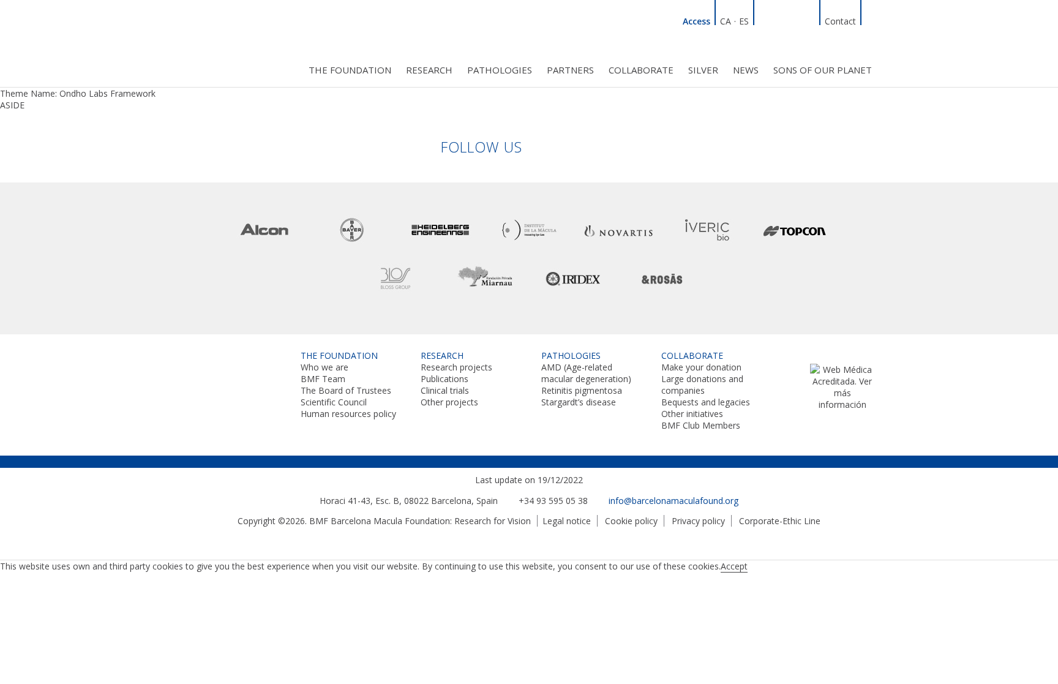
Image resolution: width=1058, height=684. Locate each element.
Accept (734, 566)
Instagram (809, 19)
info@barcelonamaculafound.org (673, 500)
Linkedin (765, 19)
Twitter (794, 19)
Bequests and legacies (705, 402)
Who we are (324, 367)
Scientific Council (334, 402)
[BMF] (235, 41)
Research (429, 70)
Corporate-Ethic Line (779, 521)
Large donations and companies (702, 384)
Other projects (449, 402)
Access (696, 21)
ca (725, 21)
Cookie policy (631, 521)
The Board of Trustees (346, 390)
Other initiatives (692, 413)
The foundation (350, 70)
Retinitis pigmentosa (581, 390)
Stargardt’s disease (578, 402)
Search (872, 19)
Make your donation (701, 367)
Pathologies (499, 70)
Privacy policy (698, 521)
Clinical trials (445, 390)
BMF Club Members (700, 425)
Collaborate (641, 70)
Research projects (456, 367)
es (744, 21)
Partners (570, 70)
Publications (444, 379)
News (746, 70)
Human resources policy (348, 413)
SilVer (703, 70)
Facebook (779, 19)
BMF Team (323, 379)
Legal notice (566, 521)
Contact (840, 21)
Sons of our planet (822, 70)
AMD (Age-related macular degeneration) (586, 373)
